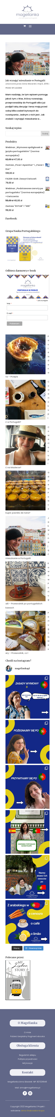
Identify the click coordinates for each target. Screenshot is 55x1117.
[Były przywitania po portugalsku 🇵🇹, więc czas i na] (27, 742)
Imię (9, 304)
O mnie (27, 1032)
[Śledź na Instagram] (30, 1093)
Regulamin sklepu (27, 1055)
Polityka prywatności (27, 1059)
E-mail (10, 313)
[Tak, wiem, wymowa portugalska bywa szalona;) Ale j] (27, 697)
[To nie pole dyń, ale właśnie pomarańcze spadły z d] (27, 877)
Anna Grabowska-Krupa (32, 1110)
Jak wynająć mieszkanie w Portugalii (25, 80)
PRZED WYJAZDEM (13, 88)
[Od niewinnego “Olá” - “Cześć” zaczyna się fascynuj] (27, 787)
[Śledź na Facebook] (25, 1093)
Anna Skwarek (29, 83)
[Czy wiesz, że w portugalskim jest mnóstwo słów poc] (27, 922)
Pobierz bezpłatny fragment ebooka (27, 1036)
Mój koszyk (27, 1063)
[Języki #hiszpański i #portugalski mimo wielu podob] (27, 832)
